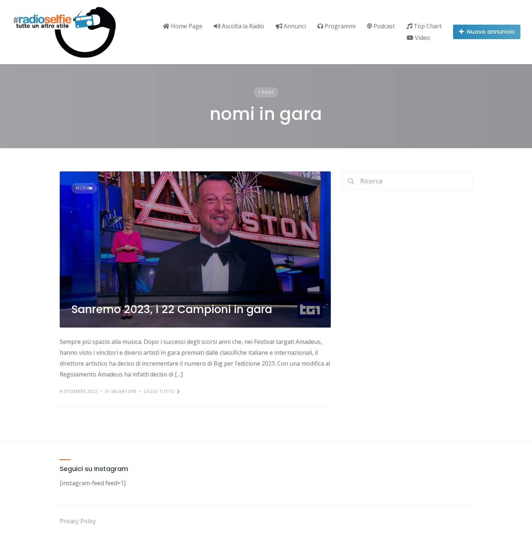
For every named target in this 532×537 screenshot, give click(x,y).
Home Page (185, 26)
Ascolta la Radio (242, 26)
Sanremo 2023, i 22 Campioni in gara (171, 309)
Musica (84, 188)
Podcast (383, 26)
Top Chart (427, 26)
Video (421, 38)
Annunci (294, 26)
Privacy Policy (78, 521)
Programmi (339, 26)
